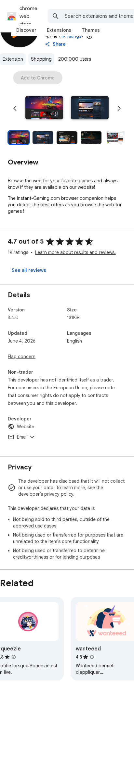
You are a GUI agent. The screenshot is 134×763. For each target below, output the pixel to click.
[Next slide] (119, 108)
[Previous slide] (14, 108)
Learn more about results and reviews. (75, 252)
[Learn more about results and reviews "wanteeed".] (92, 657)
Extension (13, 59)
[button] (44, 108)
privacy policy (58, 494)
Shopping (41, 59)
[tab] (26, 30)
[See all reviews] (29, 270)
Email (22, 437)
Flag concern (21, 356)
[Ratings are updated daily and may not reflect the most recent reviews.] (89, 36)
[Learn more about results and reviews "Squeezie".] (13, 657)
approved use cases (34, 526)
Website (25, 427)
